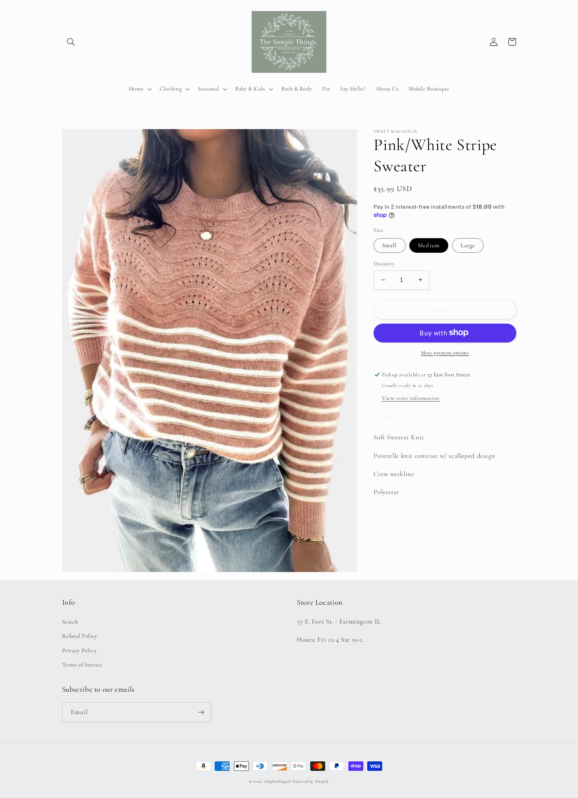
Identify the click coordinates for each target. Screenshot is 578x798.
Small (389, 245)
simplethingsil (277, 781)
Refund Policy (79, 635)
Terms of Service (82, 664)
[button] (71, 42)
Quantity (384, 263)
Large (468, 245)
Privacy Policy (79, 650)
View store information (411, 397)
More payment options (445, 352)
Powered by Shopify (311, 781)
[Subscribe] (201, 712)
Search (70, 621)
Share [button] (389, 415)
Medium (428, 245)
